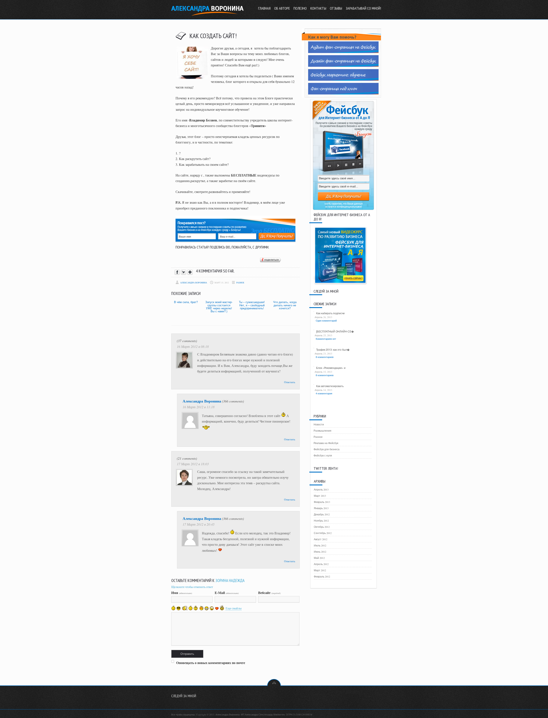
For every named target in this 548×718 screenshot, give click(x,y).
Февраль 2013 (322, 502)
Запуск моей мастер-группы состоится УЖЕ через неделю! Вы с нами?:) (218, 306)
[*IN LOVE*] (217, 608)
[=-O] (212, 608)
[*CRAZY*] (222, 607)
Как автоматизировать (330, 386)
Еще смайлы (233, 608)
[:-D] (206, 608)
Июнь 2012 (320, 551)
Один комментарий (326, 320)
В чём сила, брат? (186, 302)
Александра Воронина (193, 282)
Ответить (289, 382)
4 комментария (324, 393)
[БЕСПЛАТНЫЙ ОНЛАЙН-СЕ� (335, 331)
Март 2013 (320, 495)
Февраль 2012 (322, 576)
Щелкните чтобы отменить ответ (192, 587)
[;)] (196, 607)
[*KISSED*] (201, 607)
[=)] (173, 607)
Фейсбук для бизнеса (327, 449)
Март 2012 (320, 570)
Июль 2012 (320, 545)
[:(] (190, 607)
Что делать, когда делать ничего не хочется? (284, 305)
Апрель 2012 (321, 564)
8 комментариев (325, 357)
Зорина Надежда (229, 580)
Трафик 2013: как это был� (333, 349)
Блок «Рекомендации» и (330, 367)
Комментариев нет (326, 338)
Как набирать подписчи (330, 313)
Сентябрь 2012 (323, 533)
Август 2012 (320, 539)
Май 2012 (319, 557)
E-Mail (227, 592)
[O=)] (185, 608)
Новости (319, 424)
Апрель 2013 (321, 489)
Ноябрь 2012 (321, 520)
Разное (240, 282)
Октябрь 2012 (322, 526)
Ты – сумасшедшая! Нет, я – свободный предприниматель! (252, 305)
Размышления (322, 430)
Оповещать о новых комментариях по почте (210, 662)
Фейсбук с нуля (323, 455)
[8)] (178, 608)
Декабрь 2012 (322, 514)
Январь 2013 (321, 508)
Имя (181, 592)
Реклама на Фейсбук (326, 443)
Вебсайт (269, 592)
